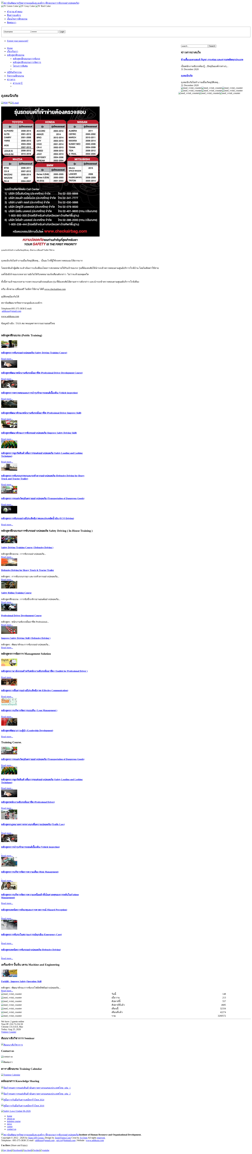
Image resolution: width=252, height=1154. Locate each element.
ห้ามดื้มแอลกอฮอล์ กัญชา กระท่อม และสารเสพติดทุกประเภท (212, 59)
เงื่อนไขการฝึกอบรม (17, 19)
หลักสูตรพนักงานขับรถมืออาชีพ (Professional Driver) (28, 802)
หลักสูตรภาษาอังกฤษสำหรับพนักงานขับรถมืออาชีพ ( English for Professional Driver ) (44, 671)
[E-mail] (14, 103)
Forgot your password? (17, 41)
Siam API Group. (36, 1138)
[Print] (9, 103)
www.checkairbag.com (55, 289)
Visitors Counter (8, 1032)
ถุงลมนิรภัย (186, 75)
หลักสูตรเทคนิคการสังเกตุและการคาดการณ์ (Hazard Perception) (34, 909)
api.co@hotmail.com (65, 1140)
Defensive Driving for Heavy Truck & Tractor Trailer (27, 570)
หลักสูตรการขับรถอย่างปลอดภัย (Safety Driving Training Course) (34, 352)
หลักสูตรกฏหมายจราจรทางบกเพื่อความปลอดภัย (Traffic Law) (33, 824)
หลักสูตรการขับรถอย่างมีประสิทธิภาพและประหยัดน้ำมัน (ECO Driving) (37, 518)
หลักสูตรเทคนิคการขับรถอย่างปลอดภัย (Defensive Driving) (31, 949)
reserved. (101, 1138)
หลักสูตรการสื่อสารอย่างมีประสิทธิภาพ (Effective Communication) (34, 690)
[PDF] (4, 103)
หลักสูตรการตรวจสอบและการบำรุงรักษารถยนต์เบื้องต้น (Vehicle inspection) (39, 393)
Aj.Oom (83, 1138)
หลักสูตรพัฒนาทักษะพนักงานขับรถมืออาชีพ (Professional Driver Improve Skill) (41, 413)
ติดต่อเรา (11, 22)
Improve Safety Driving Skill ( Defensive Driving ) (25, 638)
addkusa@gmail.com (11, 311)
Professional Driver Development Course (21, 615)
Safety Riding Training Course (16, 593)
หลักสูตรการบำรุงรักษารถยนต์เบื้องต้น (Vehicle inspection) (30, 847)
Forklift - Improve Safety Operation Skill (21, 981)
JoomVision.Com (63, 1138)
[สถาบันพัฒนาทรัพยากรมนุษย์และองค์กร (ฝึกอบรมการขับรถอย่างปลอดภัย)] (40, 3)
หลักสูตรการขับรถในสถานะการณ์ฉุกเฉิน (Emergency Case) (31, 934)
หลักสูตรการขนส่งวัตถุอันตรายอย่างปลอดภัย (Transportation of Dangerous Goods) (42, 498)
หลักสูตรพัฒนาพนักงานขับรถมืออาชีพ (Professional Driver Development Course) (42, 373)
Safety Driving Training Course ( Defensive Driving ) (27, 547)
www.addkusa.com (10, 316)
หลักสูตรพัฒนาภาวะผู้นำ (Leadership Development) (27, 730)
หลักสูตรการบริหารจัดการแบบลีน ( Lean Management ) (29, 710)
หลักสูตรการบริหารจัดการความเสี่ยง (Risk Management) (29, 872)
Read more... (7, 359)
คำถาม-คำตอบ (14, 11)
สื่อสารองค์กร (14, 15)
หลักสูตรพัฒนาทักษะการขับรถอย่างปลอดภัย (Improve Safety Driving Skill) (39, 433)
